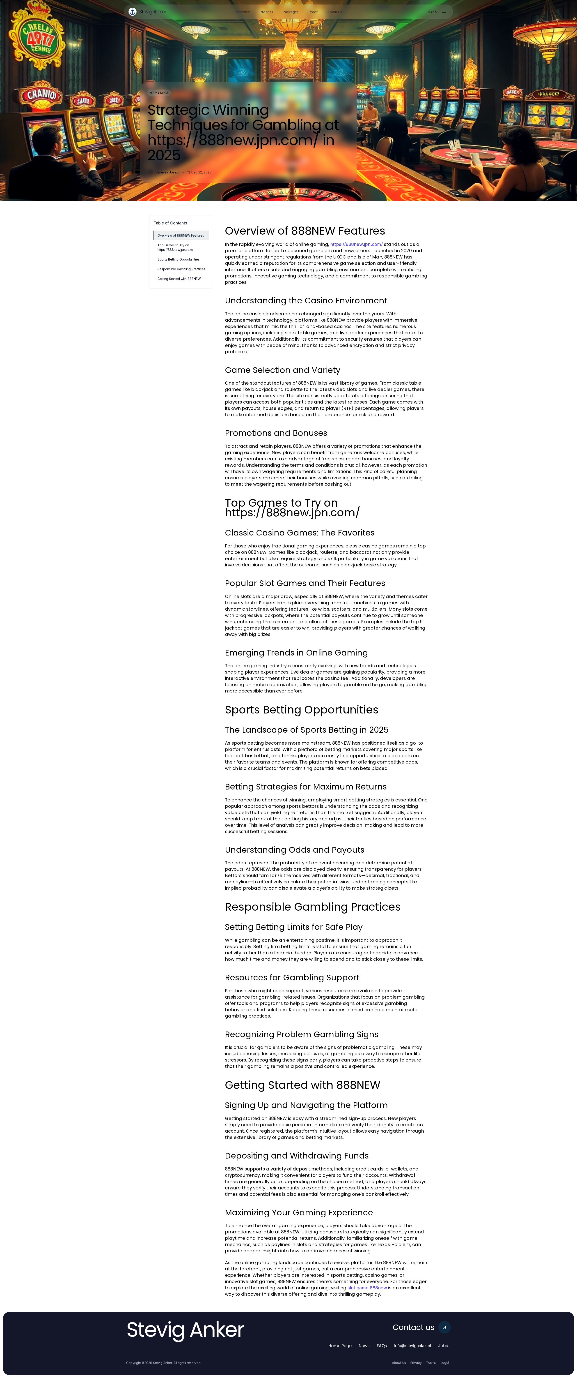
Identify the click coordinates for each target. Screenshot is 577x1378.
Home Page (340, 1345)
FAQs (382, 1345)
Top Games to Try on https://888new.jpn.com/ (175, 247)
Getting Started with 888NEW (179, 279)
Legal (445, 1362)
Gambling (159, 92)
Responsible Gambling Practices (181, 269)
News (364, 1345)
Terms (431, 1362)
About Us (399, 1362)
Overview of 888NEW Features (181, 235)
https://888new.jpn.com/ (356, 244)
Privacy (416, 1362)
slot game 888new (367, 1287)
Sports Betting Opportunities (178, 259)
